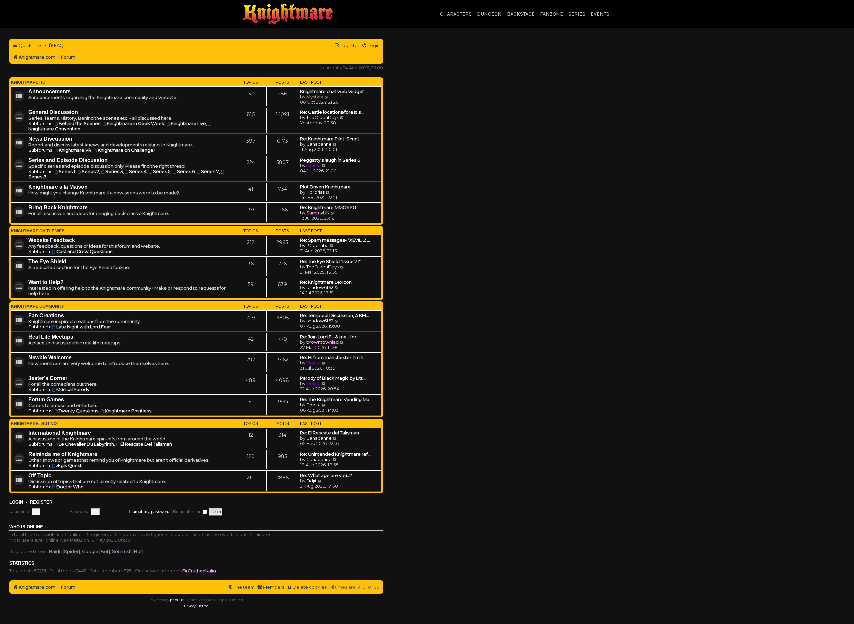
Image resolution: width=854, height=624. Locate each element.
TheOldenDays (322, 117)
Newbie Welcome (50, 357)
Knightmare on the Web (38, 231)
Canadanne (319, 144)
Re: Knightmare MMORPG (328, 207)
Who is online (26, 527)
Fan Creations (46, 315)
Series (576, 14)
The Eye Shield (47, 261)
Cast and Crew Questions (84, 251)
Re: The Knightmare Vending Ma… (336, 399)
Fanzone (551, 14)
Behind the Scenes (79, 123)
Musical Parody (72, 389)
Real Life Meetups (50, 337)
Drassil (313, 165)
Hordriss (315, 192)
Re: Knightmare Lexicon (326, 282)
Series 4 (138, 171)
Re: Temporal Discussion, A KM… (334, 315)
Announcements (49, 91)
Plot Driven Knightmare (325, 186)
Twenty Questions (78, 410)
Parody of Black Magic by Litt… (333, 378)
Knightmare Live (188, 123)
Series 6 (186, 171)
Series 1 (67, 171)
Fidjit (311, 480)
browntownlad (322, 342)
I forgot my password (149, 511)
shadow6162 (319, 287)
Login (16, 502)
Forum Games (46, 399)
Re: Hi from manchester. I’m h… (333, 357)
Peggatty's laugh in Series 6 (330, 160)
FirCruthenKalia (199, 570)
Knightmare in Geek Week (135, 123)
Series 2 (90, 171)
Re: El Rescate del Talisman (329, 432)
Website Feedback (51, 240)
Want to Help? (46, 282)
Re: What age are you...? (326, 475)
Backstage (521, 14)
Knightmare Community (37, 306)
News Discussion (50, 139)
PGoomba (317, 245)
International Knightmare (59, 433)
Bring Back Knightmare (58, 207)
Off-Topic (39, 475)
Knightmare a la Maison (58, 187)
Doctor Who (70, 486)
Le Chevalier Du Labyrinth (86, 444)
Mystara (314, 96)
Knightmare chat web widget (332, 91)
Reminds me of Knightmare (62, 454)
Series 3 (114, 171)
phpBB (176, 600)
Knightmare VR (75, 150)
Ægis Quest (69, 465)
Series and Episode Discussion (68, 160)
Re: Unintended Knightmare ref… (335, 454)
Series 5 (162, 171)
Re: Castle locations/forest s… (332, 112)
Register (41, 502)
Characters (456, 14)
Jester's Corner (47, 378)
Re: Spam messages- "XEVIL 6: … (335, 240)
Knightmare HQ (28, 82)
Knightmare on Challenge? (126, 150)
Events (600, 14)
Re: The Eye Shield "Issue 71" (330, 261)
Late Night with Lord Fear (83, 326)
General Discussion (53, 112)
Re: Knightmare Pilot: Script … (331, 138)
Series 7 (210, 171)
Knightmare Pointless (128, 410)
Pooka (313, 404)
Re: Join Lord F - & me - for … (330, 336)
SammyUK (317, 212)
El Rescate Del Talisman (146, 444)
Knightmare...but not (35, 423)
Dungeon (489, 14)
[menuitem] (56, 45)
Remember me (188, 511)
